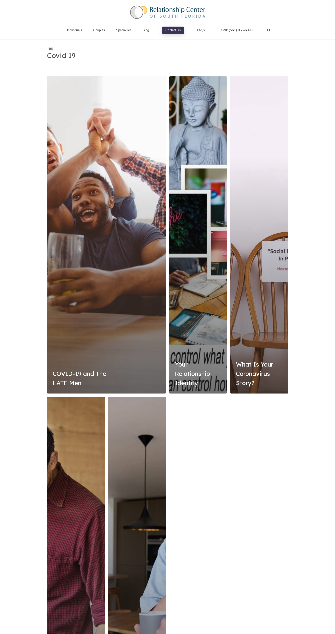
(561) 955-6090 (241, 30)
